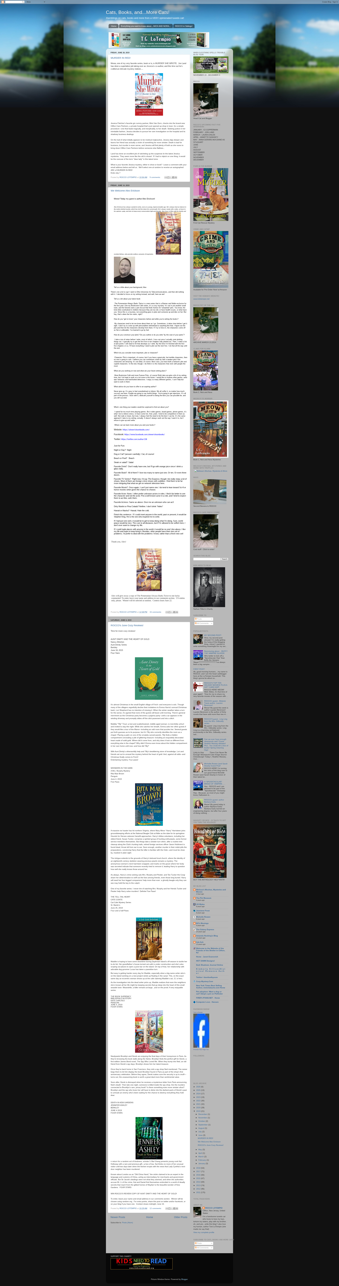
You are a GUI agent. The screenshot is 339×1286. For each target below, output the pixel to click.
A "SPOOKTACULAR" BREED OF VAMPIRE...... (214, 783)
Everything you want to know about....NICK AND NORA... (146, 26)
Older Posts (180, 1217)
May (200, 1150)
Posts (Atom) (127, 1223)
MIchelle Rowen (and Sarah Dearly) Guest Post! (216, 765)
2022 (198, 1101)
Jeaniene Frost (203, 911)
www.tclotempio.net (201, 299)
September (203, 1125)
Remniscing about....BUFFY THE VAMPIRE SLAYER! (216, 652)
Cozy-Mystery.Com (204, 981)
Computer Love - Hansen (207, 1002)
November (203, 1118)
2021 (198, 1104)
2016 (198, 1175)
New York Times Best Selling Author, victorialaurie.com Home (210, 987)
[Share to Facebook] (173, 177)
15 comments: (156, 612)
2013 (198, 1185)
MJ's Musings (202, 923)
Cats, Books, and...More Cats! (138, 12)
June (200, 1135)
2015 (198, 1178)
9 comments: (155, 177)
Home (113, 26)
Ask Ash (200, 942)
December (203, 1114)
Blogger (184, 1279)
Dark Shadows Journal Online (209, 965)
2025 (198, 1090)
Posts (199, 619)
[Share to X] (171, 177)
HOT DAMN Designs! (205, 961)
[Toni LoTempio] (201, 1047)
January (202, 1164)
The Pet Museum (203, 898)
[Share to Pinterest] (176, 177)
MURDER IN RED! (121, 58)
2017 (198, 1171)
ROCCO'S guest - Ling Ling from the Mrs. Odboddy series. (215, 721)
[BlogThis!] (168, 177)
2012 (198, 1189)
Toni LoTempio (198, 1012)
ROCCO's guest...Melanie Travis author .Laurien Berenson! (215, 703)
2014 (198, 1182)
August (201, 1128)
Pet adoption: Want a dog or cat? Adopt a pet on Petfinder (209, 993)
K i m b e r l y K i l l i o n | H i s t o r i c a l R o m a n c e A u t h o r (210, 971)
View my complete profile (203, 1232)
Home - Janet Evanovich (207, 957)
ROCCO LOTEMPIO (213, 1208)
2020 (198, 1108)
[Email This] (165, 177)
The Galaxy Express (205, 930)
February (202, 1160)
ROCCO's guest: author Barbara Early (214, 801)
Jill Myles (200, 904)
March (201, 1157)
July (200, 1132)
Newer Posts (118, 1217)
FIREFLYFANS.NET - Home (208, 998)
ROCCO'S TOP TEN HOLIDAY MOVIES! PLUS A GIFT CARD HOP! (215, 685)
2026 (198, 1087)
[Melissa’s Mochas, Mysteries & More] (211, 471)
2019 (198, 1111)
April (200, 1153)
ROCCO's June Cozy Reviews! (127, 625)
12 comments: (156, 1208)
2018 (198, 1168)
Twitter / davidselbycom (207, 977)
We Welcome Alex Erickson (125, 190)
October (202, 1121)
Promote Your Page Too (201, 1049)
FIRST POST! (199, 669)
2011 (198, 1192)
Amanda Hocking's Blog (207, 936)
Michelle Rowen (203, 917)
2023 (198, 1097)
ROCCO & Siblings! (183, 26)
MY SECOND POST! (212, 635)
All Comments (203, 623)
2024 (198, 1094)
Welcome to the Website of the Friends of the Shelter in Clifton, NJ (210, 950)
